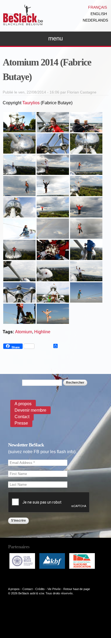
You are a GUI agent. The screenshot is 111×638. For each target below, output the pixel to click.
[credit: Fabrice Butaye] (19, 129)
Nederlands (95, 20)
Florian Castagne (81, 92)
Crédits (40, 589)
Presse (21, 423)
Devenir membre (30, 410)
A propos (23, 403)
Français (97, 7)
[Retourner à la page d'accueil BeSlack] (23, 22)
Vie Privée (54, 589)
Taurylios (31, 102)
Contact (22, 416)
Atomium (23, 332)
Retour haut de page (76, 589)
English (99, 14)
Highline (42, 332)
